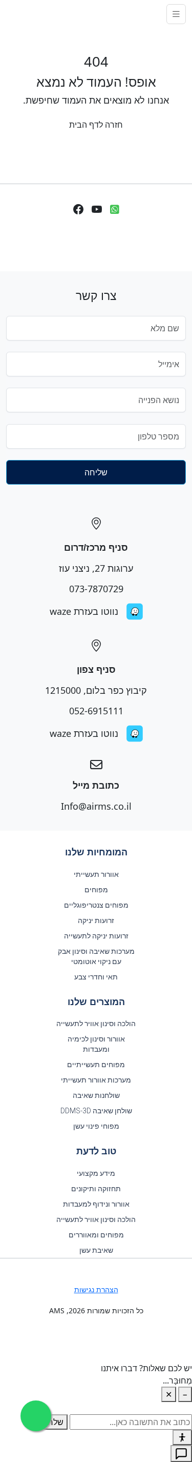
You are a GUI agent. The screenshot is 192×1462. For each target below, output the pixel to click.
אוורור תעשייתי (96, 874)
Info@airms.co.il (96, 806)
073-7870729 (96, 589)
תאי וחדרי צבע (96, 977)
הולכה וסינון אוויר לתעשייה (96, 1023)
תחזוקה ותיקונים (96, 1189)
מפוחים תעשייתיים (96, 1064)
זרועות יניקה (96, 920)
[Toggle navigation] (176, 14)
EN (14, 14)
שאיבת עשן (96, 1250)
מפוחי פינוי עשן (96, 1126)
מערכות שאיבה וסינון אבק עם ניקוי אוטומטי (96, 956)
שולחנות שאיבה (96, 1095)
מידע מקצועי (96, 1173)
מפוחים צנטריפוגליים (96, 905)
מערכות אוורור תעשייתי (96, 1080)
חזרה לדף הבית (96, 124)
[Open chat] (181, 1453)
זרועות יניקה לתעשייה (96, 936)
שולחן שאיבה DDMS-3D (96, 1111)
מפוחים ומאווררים (96, 1235)
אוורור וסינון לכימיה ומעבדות (96, 1044)
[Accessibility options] (182, 1438)
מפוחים (96, 890)
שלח (55, 1422)
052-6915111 (96, 711)
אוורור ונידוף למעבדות (96, 1204)
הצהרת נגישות (96, 1289)
